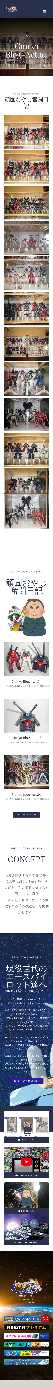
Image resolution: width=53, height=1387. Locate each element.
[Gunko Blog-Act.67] (26, 772)
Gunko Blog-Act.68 (26, 737)
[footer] (26, 1279)
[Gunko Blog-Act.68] (26, 716)
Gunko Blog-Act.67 (26, 794)
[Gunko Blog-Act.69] (26, 659)
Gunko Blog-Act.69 (26, 681)
